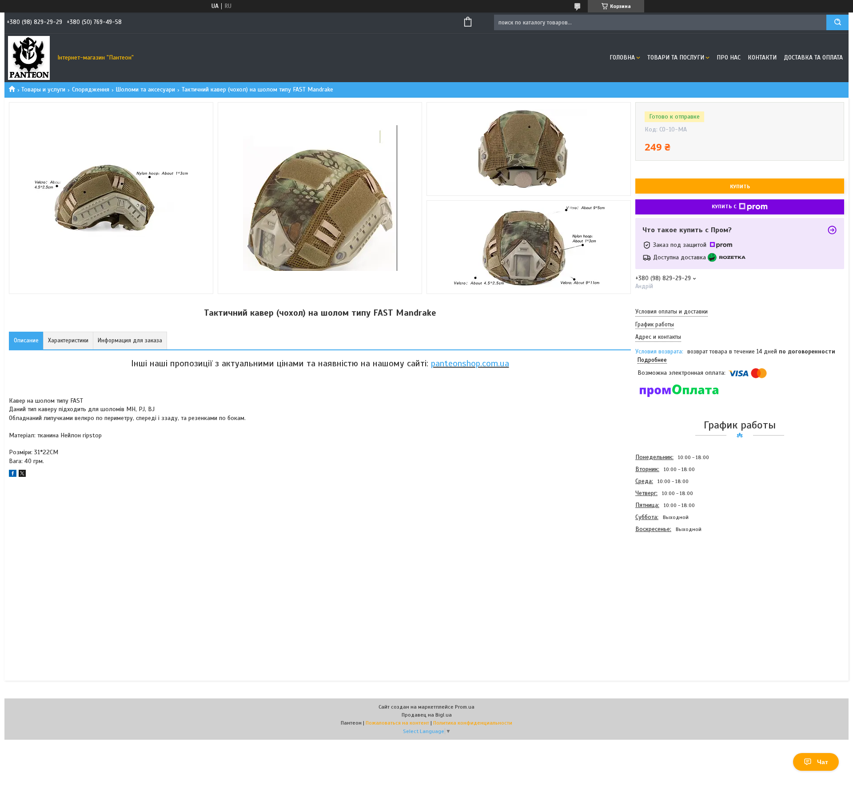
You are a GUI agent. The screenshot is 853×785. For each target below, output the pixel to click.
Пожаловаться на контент (397, 723)
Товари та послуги (675, 57)
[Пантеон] (29, 58)
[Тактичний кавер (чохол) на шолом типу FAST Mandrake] (667, 583)
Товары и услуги (43, 89)
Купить (740, 186)
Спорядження (90, 89)
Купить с (724, 206)
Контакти (762, 57)
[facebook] (12, 475)
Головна (622, 57)
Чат (822, 761)
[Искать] (837, 22)
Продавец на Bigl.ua (427, 715)
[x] (22, 475)
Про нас (729, 57)
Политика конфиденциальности (472, 723)
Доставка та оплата (813, 57)
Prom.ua (464, 707)
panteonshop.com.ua (470, 363)
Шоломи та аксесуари (145, 89)
